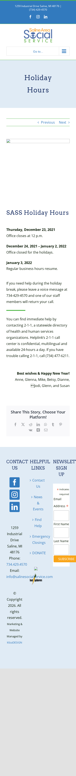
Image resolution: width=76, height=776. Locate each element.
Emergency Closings (38, 539)
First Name (61, 524)
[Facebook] (15, 482)
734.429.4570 (16, 564)
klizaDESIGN (14, 642)
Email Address (61, 503)
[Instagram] (15, 495)
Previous (48, 122)
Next (62, 122)
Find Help (38, 522)
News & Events (38, 503)
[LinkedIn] (15, 507)
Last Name (61, 541)
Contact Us (38, 483)
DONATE (38, 553)
